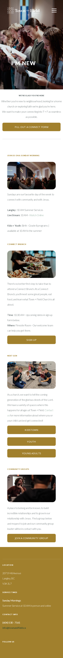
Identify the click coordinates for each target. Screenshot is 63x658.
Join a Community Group (31, 538)
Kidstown (31, 429)
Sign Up (31, 339)
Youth (31, 441)
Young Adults (31, 453)
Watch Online (36, 215)
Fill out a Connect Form (31, 127)
